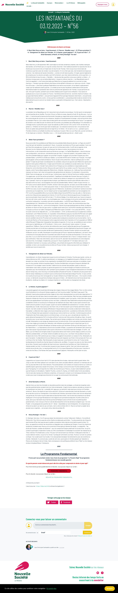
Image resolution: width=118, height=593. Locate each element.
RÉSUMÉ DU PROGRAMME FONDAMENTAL (59, 477)
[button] (113, 4)
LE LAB (29, 6)
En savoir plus (51, 588)
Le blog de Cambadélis (37, 3)
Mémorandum (59, 3)
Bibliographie (81, 3)
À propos (49, 3)
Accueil (50, 12)
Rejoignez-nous (102, 4)
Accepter (110, 588)
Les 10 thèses (71, 3)
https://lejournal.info (42, 486)
